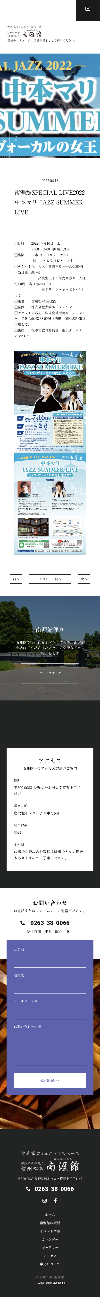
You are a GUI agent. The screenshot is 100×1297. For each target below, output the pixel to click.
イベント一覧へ (50, 579)
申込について (50, 1264)
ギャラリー (50, 1247)
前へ (16, 579)
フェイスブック (50, 673)
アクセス (16, 135)
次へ (84, 579)
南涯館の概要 (50, 1223)
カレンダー (50, 1239)
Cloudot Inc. (59, 1282)
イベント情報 (50, 1231)
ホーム (50, 1214)
